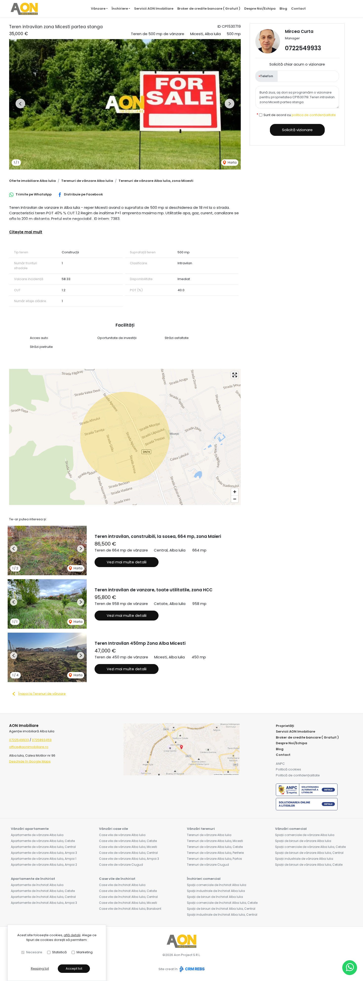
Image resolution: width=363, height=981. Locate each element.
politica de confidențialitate (314, 115)
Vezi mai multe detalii (126, 562)
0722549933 (303, 48)
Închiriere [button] (120, 8)
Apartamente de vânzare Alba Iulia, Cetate (43, 841)
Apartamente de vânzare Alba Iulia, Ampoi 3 (44, 853)
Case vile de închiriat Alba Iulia (122, 885)
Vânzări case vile (113, 828)
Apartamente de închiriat (33, 878)
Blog (283, 8)
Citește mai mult (25, 232)
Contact (298, 8)
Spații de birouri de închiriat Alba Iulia (215, 897)
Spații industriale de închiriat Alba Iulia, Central (222, 914)
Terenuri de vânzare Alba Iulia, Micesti (215, 841)
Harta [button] (232, 162)
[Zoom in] (234, 491)
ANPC (280, 763)
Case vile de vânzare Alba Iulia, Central (128, 853)
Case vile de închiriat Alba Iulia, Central (128, 897)
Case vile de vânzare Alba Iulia (122, 835)
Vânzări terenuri (201, 828)
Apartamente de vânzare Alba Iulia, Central (43, 847)
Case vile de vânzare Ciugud (121, 864)
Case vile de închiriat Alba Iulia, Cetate (128, 891)
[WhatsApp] (349, 967)
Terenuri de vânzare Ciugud (208, 864)
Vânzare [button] (98, 8)
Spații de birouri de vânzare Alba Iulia (303, 841)
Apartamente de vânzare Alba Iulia (37, 835)
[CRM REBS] (191, 969)
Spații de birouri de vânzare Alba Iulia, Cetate (309, 864)
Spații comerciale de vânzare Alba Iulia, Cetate (310, 847)
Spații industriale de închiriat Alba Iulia (216, 891)
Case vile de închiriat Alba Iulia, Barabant (130, 909)
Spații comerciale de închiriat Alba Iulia (216, 885)
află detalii (72, 935)
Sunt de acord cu (299, 115)
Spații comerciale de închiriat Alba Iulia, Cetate (222, 903)
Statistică (59, 952)
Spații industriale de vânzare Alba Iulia (304, 859)
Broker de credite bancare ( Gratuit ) (208, 8)
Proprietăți (285, 725)
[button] (20, 103)
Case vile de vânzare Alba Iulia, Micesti (128, 847)
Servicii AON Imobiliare (153, 8)
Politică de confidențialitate (298, 775)
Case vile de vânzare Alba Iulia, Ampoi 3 (129, 859)
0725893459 (42, 740)
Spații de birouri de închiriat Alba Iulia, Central (221, 909)
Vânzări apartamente (30, 828)
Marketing (85, 952)
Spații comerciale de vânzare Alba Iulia (304, 835)
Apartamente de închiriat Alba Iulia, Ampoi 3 (44, 903)
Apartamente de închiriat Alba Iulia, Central (43, 897)
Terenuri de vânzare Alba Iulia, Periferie (215, 853)
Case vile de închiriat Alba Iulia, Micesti (128, 903)
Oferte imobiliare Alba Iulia (32, 180)
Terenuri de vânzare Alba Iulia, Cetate (215, 847)
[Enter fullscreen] (234, 375)
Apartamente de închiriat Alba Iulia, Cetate (43, 891)
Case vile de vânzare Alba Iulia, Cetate (128, 841)
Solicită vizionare (297, 129)
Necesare (34, 952)
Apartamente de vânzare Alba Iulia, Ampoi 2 (44, 864)
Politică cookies (288, 769)
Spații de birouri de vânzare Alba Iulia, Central (309, 853)
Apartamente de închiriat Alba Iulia (37, 885)
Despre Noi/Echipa (260, 8)
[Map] (125, 437)
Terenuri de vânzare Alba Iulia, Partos (214, 859)
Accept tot (74, 968)
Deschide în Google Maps (30, 761)
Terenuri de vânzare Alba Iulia (87, 180)
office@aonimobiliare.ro (28, 746)
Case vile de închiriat (117, 878)
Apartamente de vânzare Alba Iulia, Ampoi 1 (43, 859)
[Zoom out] (234, 498)
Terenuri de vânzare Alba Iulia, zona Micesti (156, 180)
